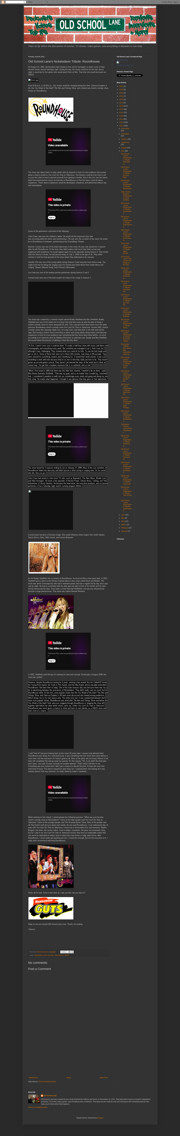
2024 (121, 86)
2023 (121, 90)
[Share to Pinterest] (72, 952)
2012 (121, 126)
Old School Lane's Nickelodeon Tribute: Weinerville (126, 185)
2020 (121, 99)
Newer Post (33, 1078)
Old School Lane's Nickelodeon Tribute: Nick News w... (126, 235)
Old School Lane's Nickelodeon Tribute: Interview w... (126, 159)
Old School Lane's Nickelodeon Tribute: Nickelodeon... (126, 208)
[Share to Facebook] (69, 952)
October (124, 139)
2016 (121, 113)
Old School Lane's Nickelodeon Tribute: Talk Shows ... (126, 492)
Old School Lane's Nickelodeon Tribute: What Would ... (126, 248)
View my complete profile (37, 1107)
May (123, 518)
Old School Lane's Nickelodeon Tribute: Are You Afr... (126, 300)
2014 (121, 119)
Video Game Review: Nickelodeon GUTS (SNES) (126, 196)
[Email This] (61, 952)
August (124, 148)
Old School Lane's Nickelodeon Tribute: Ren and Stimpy (126, 336)
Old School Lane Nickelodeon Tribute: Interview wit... (126, 286)
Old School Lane (122, 60)
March (123, 525)
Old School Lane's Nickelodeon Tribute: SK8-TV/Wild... (126, 403)
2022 (121, 93)
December (125, 129)
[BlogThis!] (64, 952)
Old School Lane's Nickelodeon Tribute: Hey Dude (126, 480)
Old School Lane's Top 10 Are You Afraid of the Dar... (126, 261)
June (123, 515)
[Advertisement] (68, 1053)
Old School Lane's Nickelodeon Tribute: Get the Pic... (126, 376)
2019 (121, 103)
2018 (121, 106)
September (125, 142)
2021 (121, 96)
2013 (121, 122)
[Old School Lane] (118, 63)
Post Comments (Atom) (47, 1082)
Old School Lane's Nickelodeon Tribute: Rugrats (126, 312)
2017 (121, 109)
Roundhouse (59, 955)
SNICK (66, 955)
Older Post (104, 1078)
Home (68, 1078)
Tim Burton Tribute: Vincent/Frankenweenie (126, 428)
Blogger (100, 1118)
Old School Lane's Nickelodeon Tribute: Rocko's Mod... (126, 172)
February (125, 528)
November (125, 134)
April (123, 521)
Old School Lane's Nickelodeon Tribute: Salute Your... (126, 363)
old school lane (49, 955)
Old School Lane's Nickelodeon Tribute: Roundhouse (126, 222)
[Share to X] (67, 952)
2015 (121, 116)
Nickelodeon (39, 955)
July (123, 151)
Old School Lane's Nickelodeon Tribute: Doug (126, 324)
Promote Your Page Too (125, 65)
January (124, 531)
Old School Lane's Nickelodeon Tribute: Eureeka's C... (126, 468)
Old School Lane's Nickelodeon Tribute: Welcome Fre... (126, 389)
